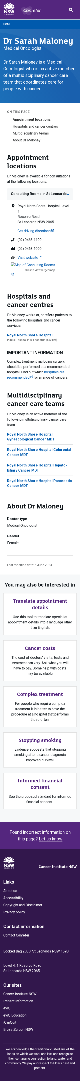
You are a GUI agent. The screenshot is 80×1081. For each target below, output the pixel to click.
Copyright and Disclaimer (22, 905)
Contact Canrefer (16, 935)
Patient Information (18, 1001)
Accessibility (13, 898)
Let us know (50, 839)
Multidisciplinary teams (31, 133)
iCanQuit (9, 1022)
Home (7, 24)
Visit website (29, 257)
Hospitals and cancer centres (35, 126)
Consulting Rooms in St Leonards (39, 194)
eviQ (6, 1008)
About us (10, 891)
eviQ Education (14, 1015)
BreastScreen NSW (18, 1029)
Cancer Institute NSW (58, 867)
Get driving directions (36, 231)
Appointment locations (32, 119)
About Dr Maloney (26, 140)
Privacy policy (14, 912)
